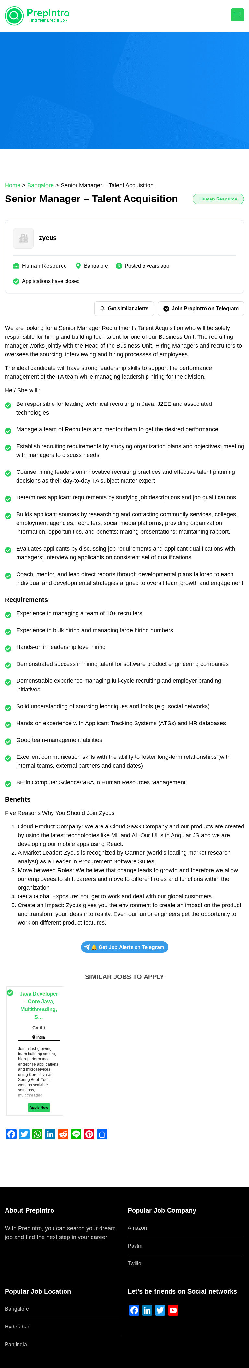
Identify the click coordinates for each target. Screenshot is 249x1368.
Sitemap (15, 1246)
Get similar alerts (128, 308)
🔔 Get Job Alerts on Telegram (127, 947)
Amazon (137, 1228)
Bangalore (96, 265)
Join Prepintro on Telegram (205, 308)
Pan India (16, 1344)
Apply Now (39, 1107)
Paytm (135, 1245)
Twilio (134, 1263)
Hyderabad (17, 1326)
